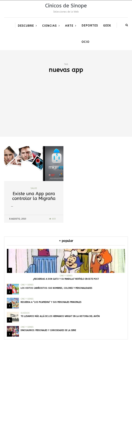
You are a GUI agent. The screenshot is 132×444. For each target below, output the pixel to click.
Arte (69, 25)
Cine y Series (66, 276)
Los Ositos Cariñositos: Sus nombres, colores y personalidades (56, 288)
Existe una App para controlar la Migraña (34, 196)
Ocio (86, 41)
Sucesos (25, 313)
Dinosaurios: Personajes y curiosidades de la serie (48, 330)
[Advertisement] (66, 111)
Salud (34, 188)
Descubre (26, 25)
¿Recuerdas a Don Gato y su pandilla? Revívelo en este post (66, 279)
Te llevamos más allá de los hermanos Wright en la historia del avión (60, 316)
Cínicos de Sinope (66, 6)
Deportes (90, 25)
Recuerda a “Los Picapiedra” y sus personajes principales (51, 302)
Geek (107, 25)
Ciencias (49, 25)
